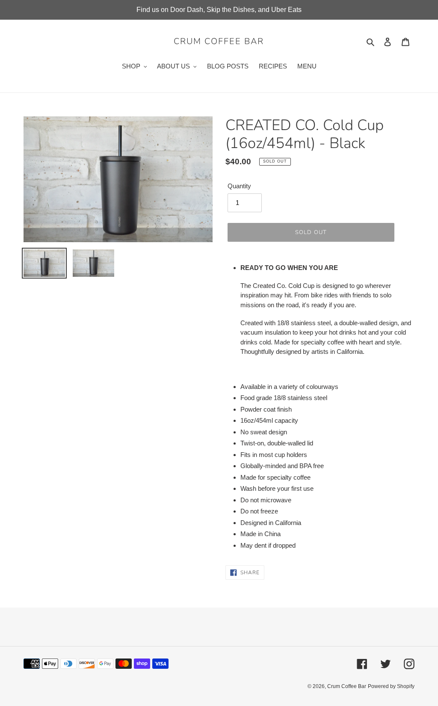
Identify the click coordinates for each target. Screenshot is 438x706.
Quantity (239, 186)
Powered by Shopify (391, 686)
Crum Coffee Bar (219, 41)
